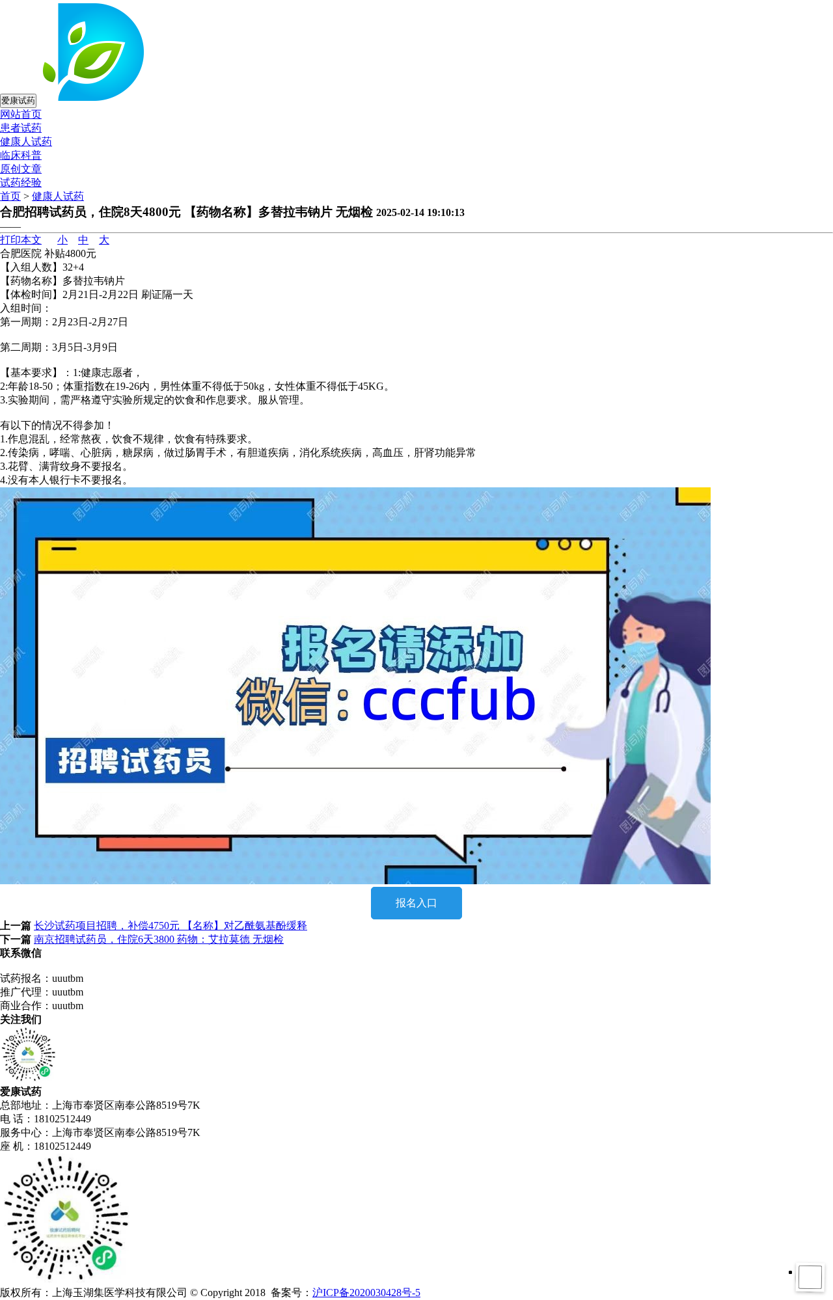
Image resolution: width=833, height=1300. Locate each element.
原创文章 (21, 168)
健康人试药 (26, 141)
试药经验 (21, 182)
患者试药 (21, 127)
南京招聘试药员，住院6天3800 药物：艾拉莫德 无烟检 (159, 939)
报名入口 (416, 902)
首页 (10, 196)
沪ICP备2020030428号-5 (366, 1292)
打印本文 (21, 239)
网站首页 (21, 114)
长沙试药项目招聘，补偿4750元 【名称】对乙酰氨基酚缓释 (170, 925)
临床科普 (21, 155)
